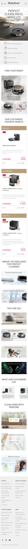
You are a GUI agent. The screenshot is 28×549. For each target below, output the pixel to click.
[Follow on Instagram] (6, 540)
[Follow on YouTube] (10, 540)
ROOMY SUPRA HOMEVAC (9, 145)
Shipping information (6, 512)
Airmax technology (20, 483)
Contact (17, 535)
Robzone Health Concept (19, 496)
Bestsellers (6, 215)
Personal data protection (4, 518)
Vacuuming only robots (5, 496)
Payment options (5, 515)
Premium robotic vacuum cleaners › (14, 24)
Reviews (17, 532)
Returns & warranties (6, 522)
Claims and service (6, 525)
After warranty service (5, 529)
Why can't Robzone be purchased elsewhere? (20, 525)
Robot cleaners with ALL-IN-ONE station (6, 487)
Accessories (4, 504)
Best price (6, 128)
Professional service (20, 530)
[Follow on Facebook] (2, 540)
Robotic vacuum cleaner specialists (20, 513)
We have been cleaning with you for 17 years (20, 518)
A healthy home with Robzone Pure (20, 492)
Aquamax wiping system (19, 487)
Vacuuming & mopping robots (5, 492)
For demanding (7, 171)
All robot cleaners (5, 483)
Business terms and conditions (6, 533)
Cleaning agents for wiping (6, 501)
